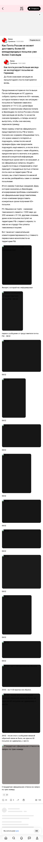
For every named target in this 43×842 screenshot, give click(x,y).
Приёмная (11, 41)
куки (17, 831)
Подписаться (35, 40)
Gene (10, 39)
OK (36, 831)
